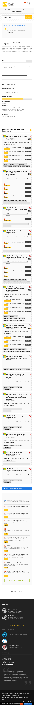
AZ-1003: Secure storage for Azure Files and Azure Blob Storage (15, 376)
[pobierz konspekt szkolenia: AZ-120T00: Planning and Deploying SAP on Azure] (29, 452)
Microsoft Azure (17, 166)
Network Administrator (18, 320)
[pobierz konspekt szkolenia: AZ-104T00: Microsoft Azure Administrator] (29, 231)
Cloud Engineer (26, 166)
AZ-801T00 (10, 281)
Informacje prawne (6, 656)
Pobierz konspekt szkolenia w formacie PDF (14, 73)
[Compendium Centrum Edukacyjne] (8, 4)
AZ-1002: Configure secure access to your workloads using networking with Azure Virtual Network (16, 397)
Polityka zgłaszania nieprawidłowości (10, 661)
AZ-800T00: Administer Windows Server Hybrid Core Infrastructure (16, 173)
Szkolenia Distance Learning (8, 697)
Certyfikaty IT (7, 695)
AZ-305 (5, 351)
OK (21, 703)
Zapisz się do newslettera (17, 625)
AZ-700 (23, 318)
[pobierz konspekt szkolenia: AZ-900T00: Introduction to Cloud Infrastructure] (29, 136)
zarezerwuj (28, 147)
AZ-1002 (20, 408)
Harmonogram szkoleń (17, 580)
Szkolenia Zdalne (19, 697)
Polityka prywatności (6, 658)
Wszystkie (14, 488)
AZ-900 (5, 166)
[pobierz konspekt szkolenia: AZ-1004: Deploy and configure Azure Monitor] (29, 416)
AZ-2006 (20, 480)
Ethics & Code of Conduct (8, 662)
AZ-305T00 (10, 351)
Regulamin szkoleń (6, 659)
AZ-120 (19, 463)
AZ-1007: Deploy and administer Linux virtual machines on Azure (16, 435)
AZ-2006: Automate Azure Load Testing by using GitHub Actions (16, 470)
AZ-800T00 (10, 202)
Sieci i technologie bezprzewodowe (12, 318)
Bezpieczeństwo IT (15, 695)
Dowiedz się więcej (27, 703)
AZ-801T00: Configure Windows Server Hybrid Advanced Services (16, 257)
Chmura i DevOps (22, 164)
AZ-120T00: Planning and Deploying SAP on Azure (14, 454)
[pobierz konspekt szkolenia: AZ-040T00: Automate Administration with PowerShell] (29, 207)
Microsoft (6, 164)
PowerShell (25, 223)
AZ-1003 (20, 387)
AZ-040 (19, 223)
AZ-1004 (20, 427)
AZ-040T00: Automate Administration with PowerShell (16, 209)
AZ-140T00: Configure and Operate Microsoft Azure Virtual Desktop (16, 359)
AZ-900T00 (10, 166)
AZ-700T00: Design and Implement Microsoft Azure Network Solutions (15, 289)
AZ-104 (19, 250)
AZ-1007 (20, 445)
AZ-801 (5, 281)
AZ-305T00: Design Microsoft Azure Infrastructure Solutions (16, 327)
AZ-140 (19, 369)
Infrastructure (7, 131)
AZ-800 (5, 202)
